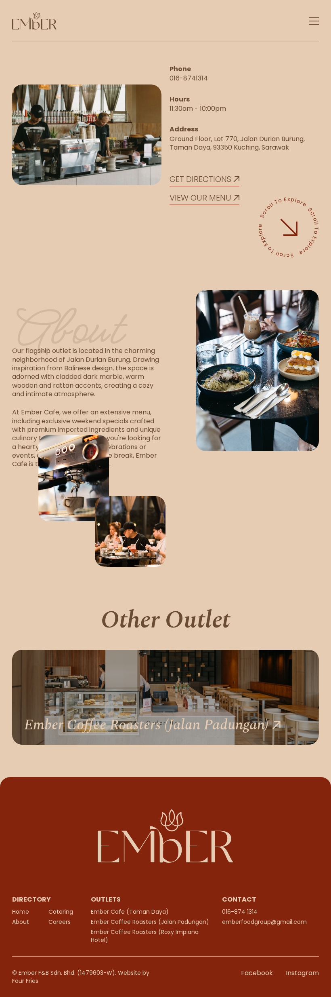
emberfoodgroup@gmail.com (264, 922)
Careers (59, 922)
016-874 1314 (240, 912)
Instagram (302, 973)
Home (20, 912)
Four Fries (25, 981)
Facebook (257, 973)
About (20, 922)
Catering (60, 912)
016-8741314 (189, 78)
